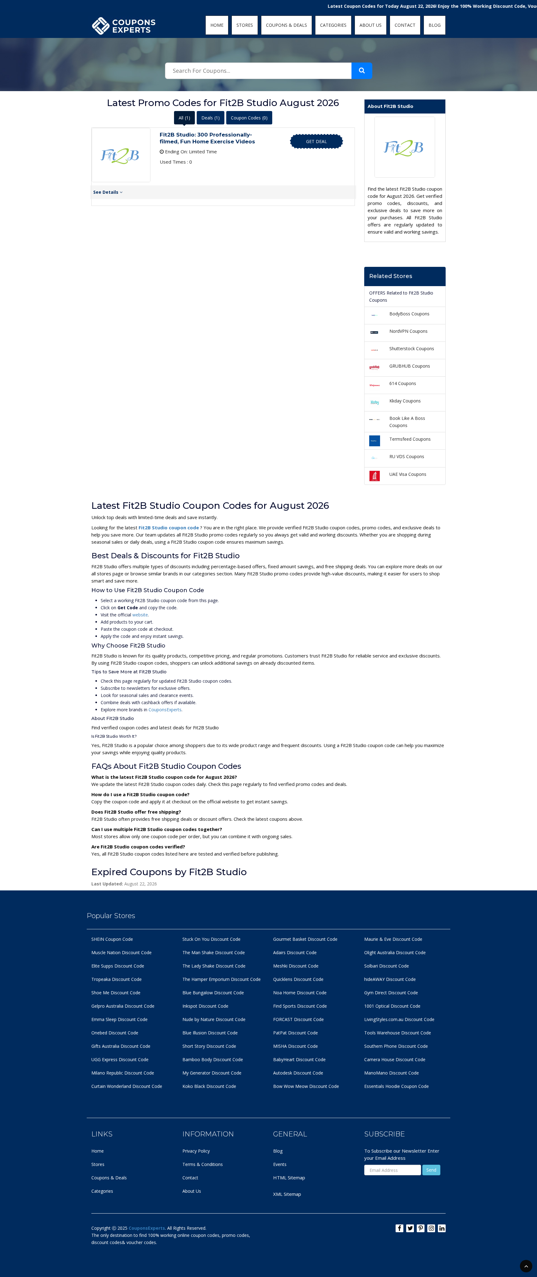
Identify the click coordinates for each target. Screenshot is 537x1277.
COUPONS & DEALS (286, 25)
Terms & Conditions (202, 1164)
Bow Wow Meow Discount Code (306, 1086)
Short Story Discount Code (209, 1046)
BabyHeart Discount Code (299, 1059)
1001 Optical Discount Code (392, 1006)
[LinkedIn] (442, 1228)
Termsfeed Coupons (410, 439)
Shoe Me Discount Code (115, 993)
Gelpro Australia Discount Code (122, 1006)
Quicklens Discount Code (298, 979)
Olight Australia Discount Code (395, 952)
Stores (97, 1164)
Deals (210, 118)
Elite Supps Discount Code (117, 966)
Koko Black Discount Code (209, 1086)
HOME (216, 25)
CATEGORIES (333, 25)
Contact (190, 1178)
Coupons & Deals (109, 1178)
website (140, 615)
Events (280, 1164)
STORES (244, 25)
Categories (102, 1191)
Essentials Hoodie (382, 1086)
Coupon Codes (249, 118)
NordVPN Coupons (408, 331)
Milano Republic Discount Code (122, 1073)
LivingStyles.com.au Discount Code (399, 1019)
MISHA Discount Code (295, 1046)
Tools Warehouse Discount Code (397, 1033)
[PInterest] (421, 1228)
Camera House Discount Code (394, 1059)
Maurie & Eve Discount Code (393, 939)
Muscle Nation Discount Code (121, 952)
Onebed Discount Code (114, 1033)
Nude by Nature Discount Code (214, 1019)
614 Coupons (402, 383)
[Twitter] (410, 1228)
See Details (106, 192)
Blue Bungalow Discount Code (213, 993)
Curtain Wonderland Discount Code (126, 1086)
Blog (277, 1151)
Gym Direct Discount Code (391, 993)
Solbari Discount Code (386, 966)
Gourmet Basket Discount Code (305, 939)
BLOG (435, 25)
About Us (191, 1191)
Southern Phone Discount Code (396, 1046)
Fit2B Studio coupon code (169, 527)
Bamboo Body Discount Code (212, 1059)
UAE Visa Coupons (407, 474)
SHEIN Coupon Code (112, 939)
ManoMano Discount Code (391, 1073)
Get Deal (316, 141)
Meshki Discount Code (296, 966)
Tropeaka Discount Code (116, 979)
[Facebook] (399, 1228)
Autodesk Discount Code (298, 1073)
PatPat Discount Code (295, 1033)
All (184, 118)
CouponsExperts (165, 710)
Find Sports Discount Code (300, 1006)
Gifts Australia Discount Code (120, 1046)
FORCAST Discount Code (298, 1019)
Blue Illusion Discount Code (210, 1033)
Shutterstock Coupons (411, 348)
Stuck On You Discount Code (211, 939)
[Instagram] (431, 1228)
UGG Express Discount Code (120, 1059)
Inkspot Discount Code (205, 1006)
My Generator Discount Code (211, 1073)
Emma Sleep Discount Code (119, 1019)
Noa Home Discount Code (300, 993)
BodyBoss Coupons (409, 314)
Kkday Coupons (405, 401)
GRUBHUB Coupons (409, 366)
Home (97, 1151)
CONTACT (405, 25)
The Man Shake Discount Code (213, 952)
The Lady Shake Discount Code (214, 966)
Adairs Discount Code (295, 952)
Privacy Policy (196, 1151)
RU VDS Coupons (406, 456)
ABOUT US (371, 25)
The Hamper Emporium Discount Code (221, 979)
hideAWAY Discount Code (390, 979)
